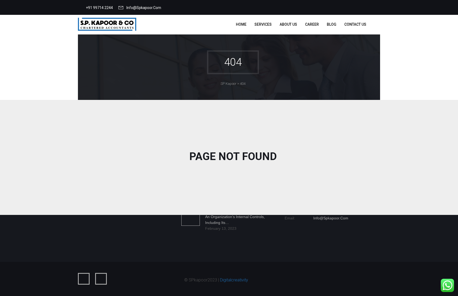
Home (241, 24)
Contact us (355, 24)
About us (288, 24)
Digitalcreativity (234, 279)
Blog (331, 24)
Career (312, 24)
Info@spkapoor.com (143, 8)
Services (263, 24)
